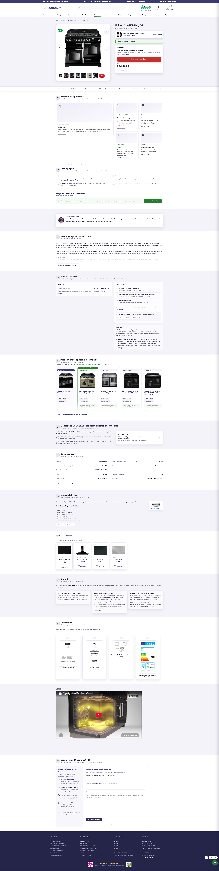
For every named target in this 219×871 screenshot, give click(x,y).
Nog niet (127, 317)
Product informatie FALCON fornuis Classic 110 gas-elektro (68, 666)
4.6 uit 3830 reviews (146, 10)
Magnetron (131, 15)
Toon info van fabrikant (64, 524)
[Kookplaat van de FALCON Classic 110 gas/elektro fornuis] (83, 76)
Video (145, 88)
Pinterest (115, 845)
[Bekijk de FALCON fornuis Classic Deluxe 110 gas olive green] (88, 380)
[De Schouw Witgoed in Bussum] (52, 8)
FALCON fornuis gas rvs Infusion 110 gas (108, 392)
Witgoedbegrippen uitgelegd (58, 845)
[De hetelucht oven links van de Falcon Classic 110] (95, 76)
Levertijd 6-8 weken (129, 41)
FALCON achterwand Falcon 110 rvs (118, 558)
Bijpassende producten (105, 88)
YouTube (115, 848)
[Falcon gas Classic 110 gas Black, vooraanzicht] (60, 76)
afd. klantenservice (149, 855)
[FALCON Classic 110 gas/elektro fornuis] (66, 76)
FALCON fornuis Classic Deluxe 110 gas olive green (87, 392)
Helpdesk (82, 852)
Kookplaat (108, 15)
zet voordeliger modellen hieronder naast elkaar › (142, 179)
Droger (59, 15)
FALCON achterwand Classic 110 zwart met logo (64, 559)
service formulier (144, 606)
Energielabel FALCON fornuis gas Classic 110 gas (147, 676)
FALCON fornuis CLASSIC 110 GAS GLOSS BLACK (130, 392)
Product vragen (157, 88)
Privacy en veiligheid (55, 852)
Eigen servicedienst (55, 848)
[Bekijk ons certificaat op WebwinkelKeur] (90, 865)
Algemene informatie (55, 841)
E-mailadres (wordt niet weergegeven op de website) (101, 783)
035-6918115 (126, 54)
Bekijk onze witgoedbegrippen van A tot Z (81, 164)
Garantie (121, 88)
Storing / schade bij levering (88, 845)
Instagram (115, 843)
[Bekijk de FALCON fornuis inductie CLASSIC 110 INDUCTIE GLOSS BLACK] (153, 380)
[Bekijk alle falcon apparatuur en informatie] (156, 505)
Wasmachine (47, 15)
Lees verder (97, 610)
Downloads (134, 88)
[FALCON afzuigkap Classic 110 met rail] (82, 550)
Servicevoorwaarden (126, 824)
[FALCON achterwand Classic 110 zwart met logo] (64, 550)
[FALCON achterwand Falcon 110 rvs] (118, 550)
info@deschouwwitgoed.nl (112, 597)
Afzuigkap (145, 15)
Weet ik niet (136, 317)
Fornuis (96, 15)
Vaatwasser (72, 15)
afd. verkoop (147, 852)
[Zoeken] (122, 8)
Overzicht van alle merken (57, 843)
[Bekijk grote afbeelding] (107, 31)
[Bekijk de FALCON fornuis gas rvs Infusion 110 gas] (109, 380)
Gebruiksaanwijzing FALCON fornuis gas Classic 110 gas (94, 666)
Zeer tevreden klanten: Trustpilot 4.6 (55, 1)
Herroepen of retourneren (87, 850)
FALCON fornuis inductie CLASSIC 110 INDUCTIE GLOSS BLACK (152, 393)
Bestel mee (65, 567)
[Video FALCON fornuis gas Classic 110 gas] (101, 76)
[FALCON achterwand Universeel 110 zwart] (100, 550)
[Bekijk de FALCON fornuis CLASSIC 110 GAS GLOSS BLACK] (131, 380)
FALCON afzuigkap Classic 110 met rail (82, 558)
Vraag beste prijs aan (139, 59)
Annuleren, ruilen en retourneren (89, 848)
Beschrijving (60, 88)
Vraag (87, 791)
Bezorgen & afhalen (85, 841)
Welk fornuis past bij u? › (153, 201)
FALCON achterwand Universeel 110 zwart (100, 558)
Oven (120, 15)
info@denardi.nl (135, 604)
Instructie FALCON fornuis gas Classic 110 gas (121, 655)
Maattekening (74, 88)
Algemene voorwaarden (56, 850)
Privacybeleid (116, 824)
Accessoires (169, 15)
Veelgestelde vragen (85, 855)
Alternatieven (89, 88)
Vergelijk (122, 70)
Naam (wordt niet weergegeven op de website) (100, 775)
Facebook (115, 841)
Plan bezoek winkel (169, 1)
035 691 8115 (123, 183)
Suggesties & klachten (56, 855)
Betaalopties (83, 843)
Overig (156, 15)
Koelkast (85, 15)
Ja (120, 317)
